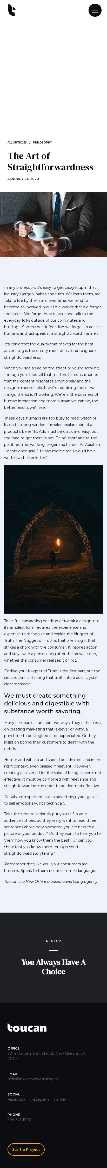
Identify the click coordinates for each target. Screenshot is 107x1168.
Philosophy (42, 142)
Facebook (16, 1099)
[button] (93, 10)
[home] (10, 10)
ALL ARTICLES (17, 142)
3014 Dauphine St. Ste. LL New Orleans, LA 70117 (46, 1056)
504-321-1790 (19, 1119)
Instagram (39, 1099)
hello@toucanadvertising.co (33, 1079)
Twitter (60, 1099)
